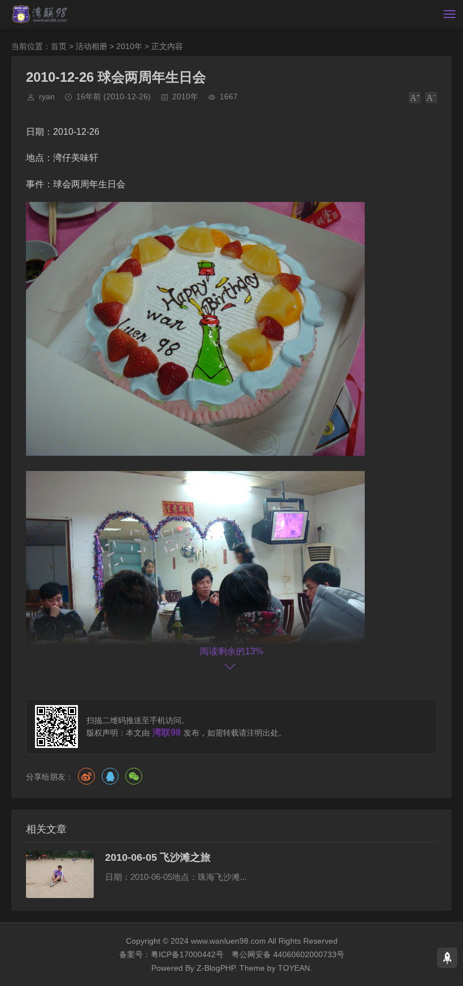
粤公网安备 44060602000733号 (287, 954)
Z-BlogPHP (215, 967)
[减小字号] (431, 97)
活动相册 (91, 46)
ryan (47, 96)
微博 (86, 776)
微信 (133, 776)
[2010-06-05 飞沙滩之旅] (60, 874)
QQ (110, 776)
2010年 (129, 46)
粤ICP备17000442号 (187, 954)
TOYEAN (294, 967)
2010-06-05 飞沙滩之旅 (158, 857)
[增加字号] (415, 97)
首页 (59, 46)
